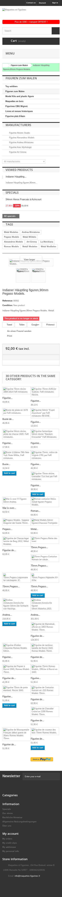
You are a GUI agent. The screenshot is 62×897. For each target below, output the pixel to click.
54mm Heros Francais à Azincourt (23, 199)
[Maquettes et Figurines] (31, 14)
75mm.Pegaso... (39, 547)
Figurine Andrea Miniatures (21, 142)
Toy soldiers (11, 86)
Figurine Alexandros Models (21, 137)
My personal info (10, 851)
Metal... (34, 529)
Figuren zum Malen (14, 91)
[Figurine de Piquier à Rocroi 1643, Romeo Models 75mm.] (16, 669)
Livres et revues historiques (19, 111)
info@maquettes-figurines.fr (27, 876)
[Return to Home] (5, 65)
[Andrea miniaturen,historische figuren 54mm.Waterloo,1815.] (45, 604)
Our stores (7, 813)
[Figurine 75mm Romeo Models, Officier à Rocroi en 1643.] (45, 669)
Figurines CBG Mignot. (16, 106)
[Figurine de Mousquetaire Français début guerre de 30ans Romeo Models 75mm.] (16, 734)
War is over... (9, 508)
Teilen (21, 325)
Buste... (6, 464)
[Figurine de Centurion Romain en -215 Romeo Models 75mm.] (45, 690)
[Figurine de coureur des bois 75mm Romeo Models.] (45, 731)
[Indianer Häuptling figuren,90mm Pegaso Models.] (23, 275)
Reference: (7, 300)
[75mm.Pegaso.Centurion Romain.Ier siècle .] (45, 558)
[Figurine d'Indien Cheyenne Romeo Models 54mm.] (16, 648)
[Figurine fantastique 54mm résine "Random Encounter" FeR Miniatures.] (45, 434)
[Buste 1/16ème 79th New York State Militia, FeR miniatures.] (16, 455)
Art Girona (32, 242)
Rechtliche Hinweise (12, 817)
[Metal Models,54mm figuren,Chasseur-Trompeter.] (45, 521)
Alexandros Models (13, 242)
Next (48, 275)
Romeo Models (11, 246)
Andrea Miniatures (31, 232)
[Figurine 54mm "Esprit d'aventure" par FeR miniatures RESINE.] (45, 413)
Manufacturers (18, 125)
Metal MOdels (29, 237)
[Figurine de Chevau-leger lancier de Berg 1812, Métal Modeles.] (16, 541)
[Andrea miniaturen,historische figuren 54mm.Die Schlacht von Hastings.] (16, 604)
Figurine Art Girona (17, 152)
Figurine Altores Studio (19, 133)
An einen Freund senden (19, 331)
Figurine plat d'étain (15, 116)
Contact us (31, 3)
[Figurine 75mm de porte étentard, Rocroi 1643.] (16, 689)
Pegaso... (7, 529)
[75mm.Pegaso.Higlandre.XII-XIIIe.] (45, 578)
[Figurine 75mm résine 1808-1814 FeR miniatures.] (16, 390)
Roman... (35, 510)
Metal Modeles (11, 232)
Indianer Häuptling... (16, 176)
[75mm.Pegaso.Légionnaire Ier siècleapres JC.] (16, 578)
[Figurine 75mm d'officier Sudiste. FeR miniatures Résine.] (45, 392)
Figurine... (7, 398)
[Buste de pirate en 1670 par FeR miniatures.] (16, 411)
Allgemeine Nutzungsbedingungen (19, 821)
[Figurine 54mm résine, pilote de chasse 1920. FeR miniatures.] (16, 434)
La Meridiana (46, 242)
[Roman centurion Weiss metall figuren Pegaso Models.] (45, 502)
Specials (12, 192)
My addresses (9, 847)
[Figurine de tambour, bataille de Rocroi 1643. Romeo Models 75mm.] (45, 648)
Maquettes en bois (14, 101)
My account (10, 834)
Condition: (7, 305)
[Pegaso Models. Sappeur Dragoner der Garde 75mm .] (16, 521)
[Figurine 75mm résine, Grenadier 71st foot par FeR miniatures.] (45, 476)
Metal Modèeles (48, 246)
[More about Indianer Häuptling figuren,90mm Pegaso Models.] (2, 177)
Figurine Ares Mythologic (20, 147)
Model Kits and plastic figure (19, 96)
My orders (7, 839)
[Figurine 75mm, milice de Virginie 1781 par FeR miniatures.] (45, 455)
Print (9, 336)
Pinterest (50, 325)
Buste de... (8, 419)
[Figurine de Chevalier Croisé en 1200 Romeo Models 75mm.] (45, 711)
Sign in (55, 3)
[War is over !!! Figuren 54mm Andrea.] (16, 500)
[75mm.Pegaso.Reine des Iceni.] (45, 540)
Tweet (9, 325)
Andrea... (7, 614)
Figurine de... (9, 550)
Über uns (6, 826)
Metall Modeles (29, 246)
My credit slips (9, 843)
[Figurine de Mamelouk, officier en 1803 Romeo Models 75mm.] (45, 627)
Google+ (35, 325)
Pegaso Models (11, 237)
